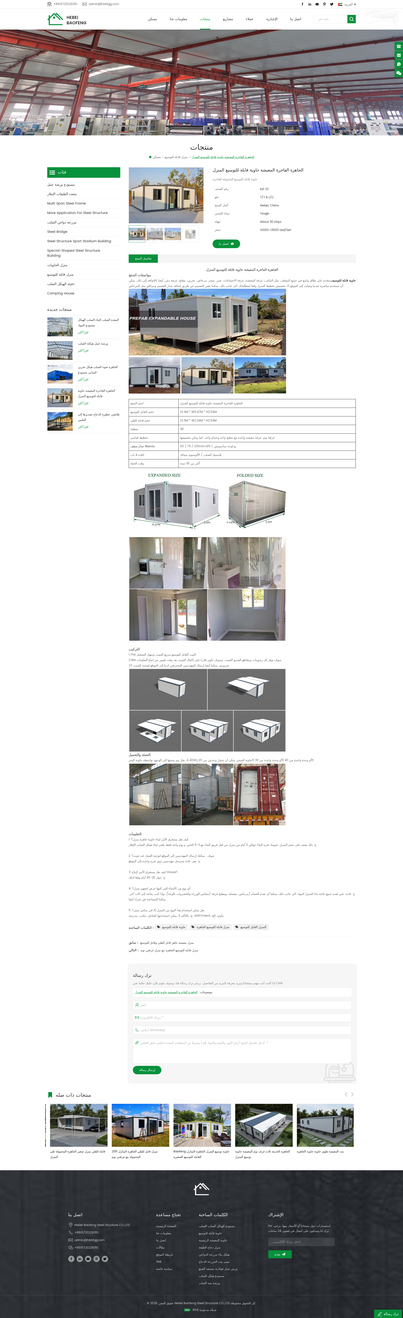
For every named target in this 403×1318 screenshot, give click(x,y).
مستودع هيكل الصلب (211, 1276)
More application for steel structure (77, 213)
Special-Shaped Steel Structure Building (73, 253)
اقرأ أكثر (83, 332)
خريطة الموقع (164, 1254)
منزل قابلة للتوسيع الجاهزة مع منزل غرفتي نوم (169, 950)
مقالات (160, 1247)
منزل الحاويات (57, 265)
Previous (346, 1094)
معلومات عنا (178, 19)
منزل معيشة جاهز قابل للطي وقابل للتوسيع (167, 942)
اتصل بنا (295, 19)
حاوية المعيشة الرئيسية (213, 1240)
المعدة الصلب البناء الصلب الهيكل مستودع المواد (98, 323)
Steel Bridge (57, 232)
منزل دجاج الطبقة (210, 1247)
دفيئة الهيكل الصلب (61, 284)
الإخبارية (271, 19)
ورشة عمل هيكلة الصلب (93, 343)
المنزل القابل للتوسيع (253, 927)
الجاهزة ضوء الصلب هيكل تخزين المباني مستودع (98, 370)
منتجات (205, 19)
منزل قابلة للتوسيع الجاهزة (213, 927)
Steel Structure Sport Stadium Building (79, 241)
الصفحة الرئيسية (166, 1226)
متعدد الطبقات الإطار (62, 194)
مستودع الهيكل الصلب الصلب (217, 1226)
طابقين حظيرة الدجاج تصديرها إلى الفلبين (99, 417)
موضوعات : (173, 992)
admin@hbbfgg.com (104, 4)
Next (352, 1094)
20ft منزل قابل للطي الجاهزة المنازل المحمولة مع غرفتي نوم (70, 1154)
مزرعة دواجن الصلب (62, 222)
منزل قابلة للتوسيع (60, 274)
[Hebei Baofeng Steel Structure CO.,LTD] (66, 19)
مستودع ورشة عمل (61, 184)
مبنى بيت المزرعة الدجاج (214, 1261)
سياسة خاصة (164, 1268)
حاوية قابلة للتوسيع (174, 927)
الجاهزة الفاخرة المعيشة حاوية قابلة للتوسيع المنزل (166, 992)
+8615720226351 (65, 4)
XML (159, 1261)
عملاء (250, 19)
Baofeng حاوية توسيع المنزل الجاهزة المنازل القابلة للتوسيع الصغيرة (137, 1154)
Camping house (60, 293)
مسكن (152, 19)
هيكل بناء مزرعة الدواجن (214, 1254)
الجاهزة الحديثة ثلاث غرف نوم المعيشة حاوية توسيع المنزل (198, 1154)
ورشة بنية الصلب (209, 1283)
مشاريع (228, 19)
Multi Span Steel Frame (66, 203)
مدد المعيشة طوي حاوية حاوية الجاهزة (255, 1151)
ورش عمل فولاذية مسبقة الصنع (218, 1268)
